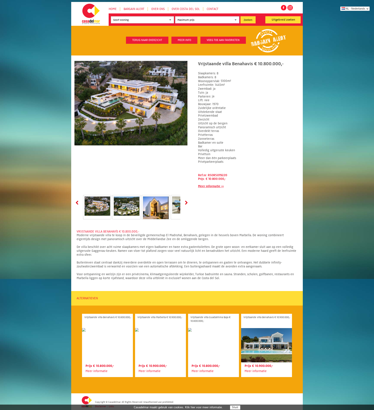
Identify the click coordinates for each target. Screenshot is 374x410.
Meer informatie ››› (211, 186)
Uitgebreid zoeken (283, 19)
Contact (212, 9)
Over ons (158, 9)
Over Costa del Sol (186, 9)
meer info (184, 40)
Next (185, 202)
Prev (77, 202)
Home (113, 9)
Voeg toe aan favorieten (223, 40)
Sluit (235, 407)
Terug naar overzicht (147, 40)
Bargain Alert (134, 9)
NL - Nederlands (355, 8)
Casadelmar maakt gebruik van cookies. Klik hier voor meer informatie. (178, 407)
